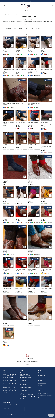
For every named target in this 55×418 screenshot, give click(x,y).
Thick (48, 28)
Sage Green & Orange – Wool (8, 340)
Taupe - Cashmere (32, 250)
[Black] (34, 75)
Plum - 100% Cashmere (33, 198)
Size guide (40, 385)
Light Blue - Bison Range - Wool (20, 70)
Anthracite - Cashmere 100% (20, 123)
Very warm (21, 28)
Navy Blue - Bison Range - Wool (8, 49)
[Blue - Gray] (4, 184)
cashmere (30, 21)
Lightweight (8, 28)
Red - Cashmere (6, 269)
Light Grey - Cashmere (20, 269)
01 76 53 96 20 (23, 380)
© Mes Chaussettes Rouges (8, 414)
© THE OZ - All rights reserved (20, 414)
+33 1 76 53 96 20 (30, 396)
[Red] (7, 54)
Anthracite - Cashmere (20, 218)
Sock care (40, 388)
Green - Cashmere (19, 288)
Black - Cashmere (6, 250)
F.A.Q (39, 390)
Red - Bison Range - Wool (46, 69)
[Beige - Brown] (15, 203)
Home (4, 14)
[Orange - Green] (7, 149)
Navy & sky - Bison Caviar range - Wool (8, 70)
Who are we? (40, 373)
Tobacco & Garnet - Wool (20, 144)
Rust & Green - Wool (32, 144)
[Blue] (3, 54)
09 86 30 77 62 (23, 390)
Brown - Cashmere (6, 320)
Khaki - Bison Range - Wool (45, 49)
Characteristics (13, 14)
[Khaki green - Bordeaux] (3, 184)
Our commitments (41, 375)
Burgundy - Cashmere (33, 320)
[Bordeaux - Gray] (32, 75)
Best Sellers (40, 380)
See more (27, 25)
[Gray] (4, 54)
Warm (15, 28)
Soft (32, 28)
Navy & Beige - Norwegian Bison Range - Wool (46, 146)
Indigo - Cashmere (7, 288)
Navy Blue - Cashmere (20, 198)
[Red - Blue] (4, 149)
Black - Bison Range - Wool (34, 103)
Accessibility (45, 393)
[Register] (22, 408)
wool (25, 21)
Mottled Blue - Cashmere (8, 218)
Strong (27, 28)
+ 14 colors (35, 75)
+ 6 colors (35, 54)
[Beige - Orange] (5, 149)
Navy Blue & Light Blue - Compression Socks (33, 70)
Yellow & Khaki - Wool (45, 198)
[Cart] (53, 5)
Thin (43, 28)
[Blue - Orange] (8, 149)
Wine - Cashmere (32, 269)
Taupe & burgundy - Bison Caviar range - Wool (13, 103)
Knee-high (8, 14)
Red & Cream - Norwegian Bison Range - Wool (46, 124)
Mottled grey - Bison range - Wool (19, 49)
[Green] (8, 54)
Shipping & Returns (42, 383)
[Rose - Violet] (15, 128)
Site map (39, 393)
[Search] (5, 5)
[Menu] (2, 6)
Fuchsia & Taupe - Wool (46, 269)
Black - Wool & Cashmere (8, 122)
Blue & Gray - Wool (7, 180)
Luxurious (38, 28)
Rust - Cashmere (31, 288)
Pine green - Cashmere (33, 218)
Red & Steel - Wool (45, 218)
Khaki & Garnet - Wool (7, 144)
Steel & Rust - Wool (7, 198)
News (39, 378)
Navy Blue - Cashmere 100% (33, 123)
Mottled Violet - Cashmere (46, 288)
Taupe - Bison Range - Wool (33, 49)
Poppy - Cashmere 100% (33, 180)
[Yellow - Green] (3, 149)
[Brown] (5, 54)
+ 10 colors (35, 222)
